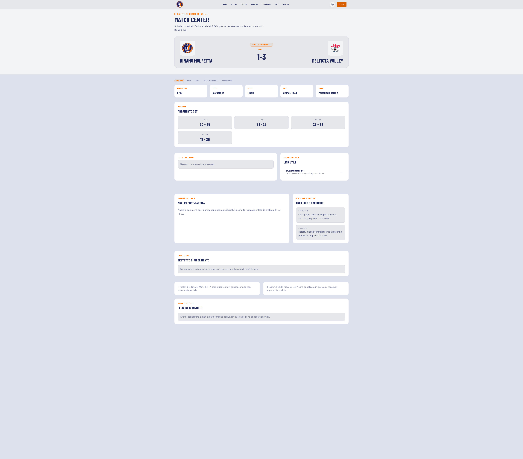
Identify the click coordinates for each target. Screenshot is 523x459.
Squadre (244, 4)
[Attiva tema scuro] (332, 4)
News (276, 4)
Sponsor (285, 4)
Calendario (266, 4)
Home (225, 4)
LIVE (342, 4)
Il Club (234, 4)
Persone (254, 4)
